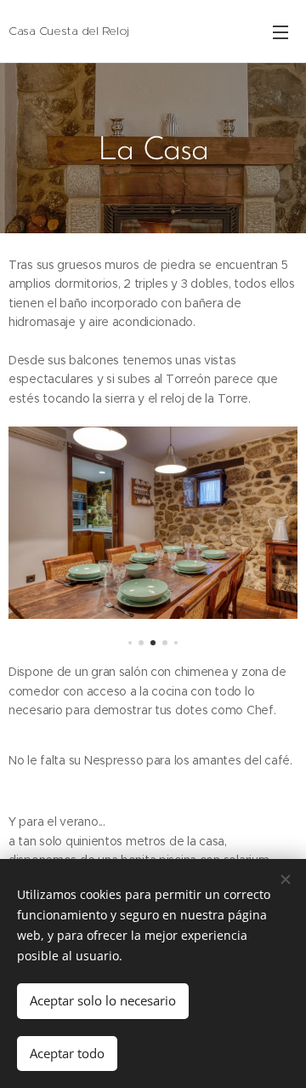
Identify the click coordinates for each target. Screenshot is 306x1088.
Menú (281, 31)
